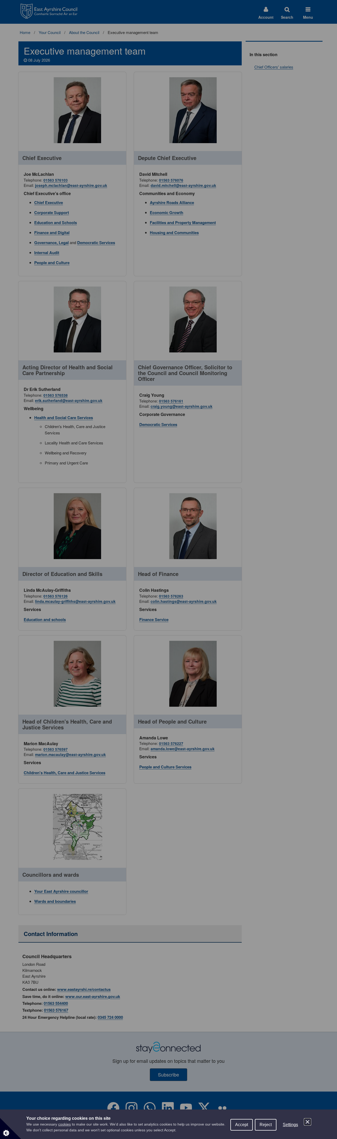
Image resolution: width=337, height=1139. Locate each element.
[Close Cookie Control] (307, 1122)
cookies (64, 1124)
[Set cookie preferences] (10, 1128)
